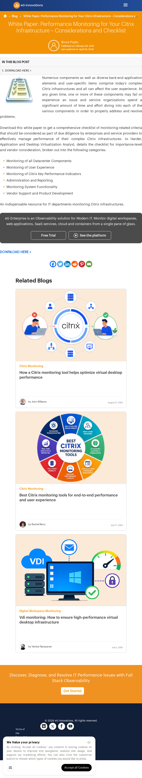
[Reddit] (74, 264)
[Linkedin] (67, 264)
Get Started (72, 691)
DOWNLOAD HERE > (15, 252)
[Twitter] (60, 264)
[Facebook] (53, 264)
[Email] (89, 264)
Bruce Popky (69, 42)
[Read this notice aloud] (89, 742)
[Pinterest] (82, 264)
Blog (15, 16)
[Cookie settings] (10, 767)
